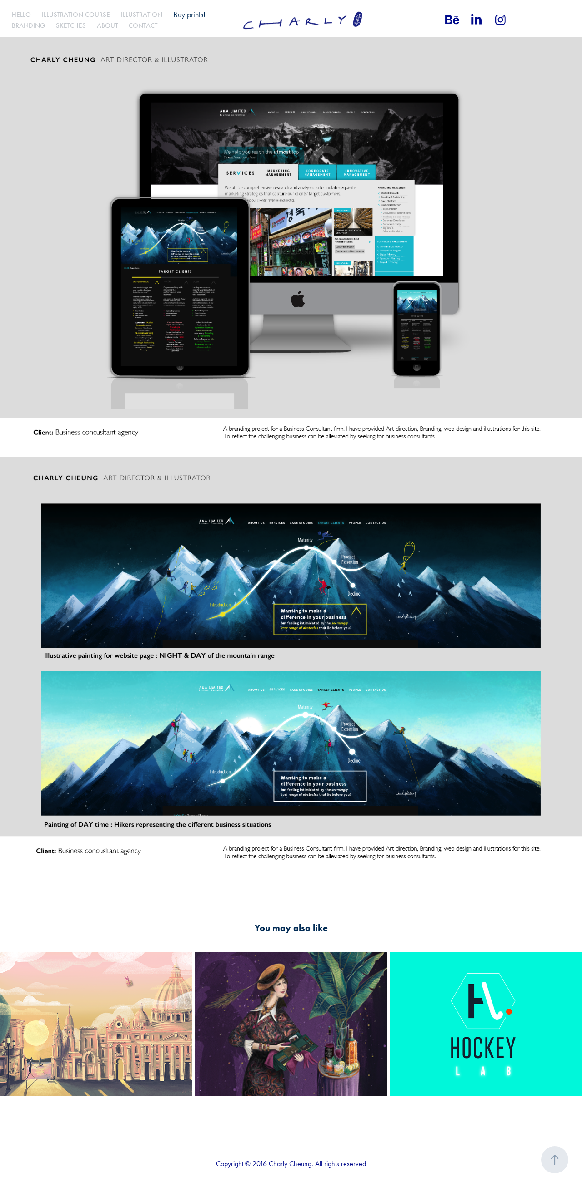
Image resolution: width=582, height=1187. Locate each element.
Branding (28, 25)
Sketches (71, 25)
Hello (21, 14)
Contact (143, 25)
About (107, 25)
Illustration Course (76, 14)
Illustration (141, 14)
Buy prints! (189, 15)
